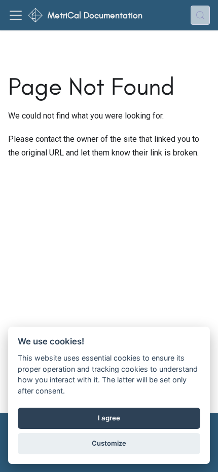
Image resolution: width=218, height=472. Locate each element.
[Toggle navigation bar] (15, 15)
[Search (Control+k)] (200, 15)
